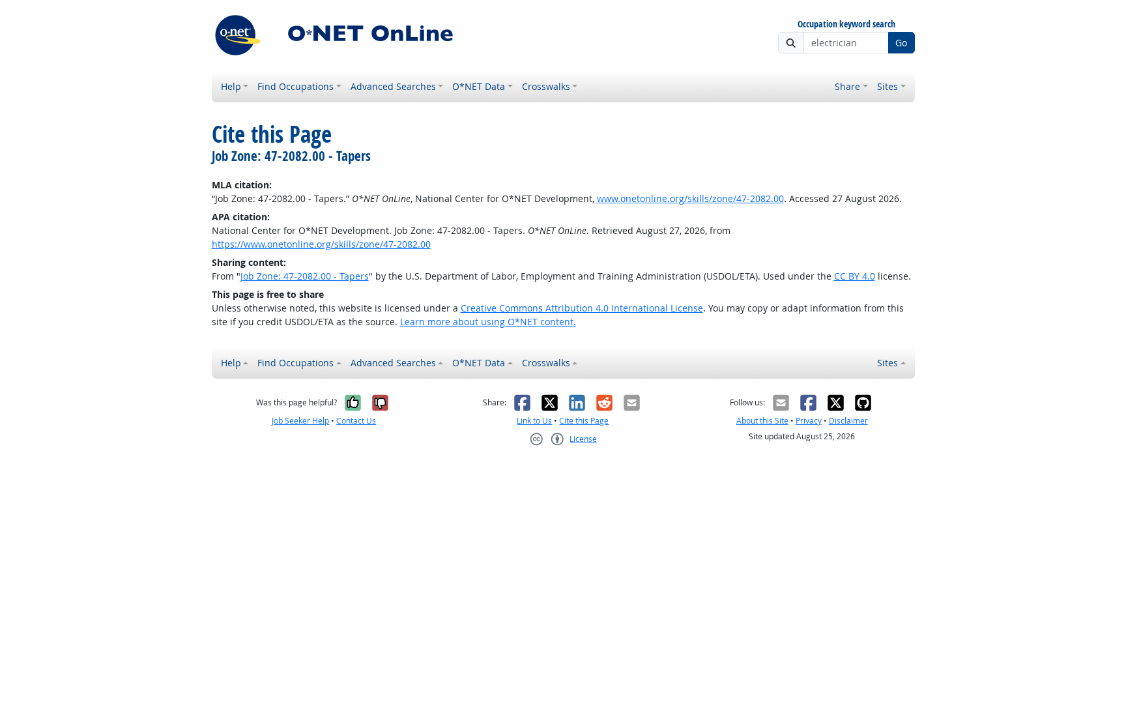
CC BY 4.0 (854, 276)
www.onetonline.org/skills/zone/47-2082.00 (690, 198)
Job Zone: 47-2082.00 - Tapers (304, 276)
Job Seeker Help (300, 420)
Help (231, 86)
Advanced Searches (393, 86)
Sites (887, 86)
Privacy (809, 420)
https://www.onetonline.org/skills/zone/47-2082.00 (321, 244)
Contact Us (356, 420)
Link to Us (534, 420)
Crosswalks (546, 86)
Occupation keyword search (846, 24)
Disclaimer (848, 420)
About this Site (762, 420)
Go (901, 42)
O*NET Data (478, 86)
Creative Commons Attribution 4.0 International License (582, 308)
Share (847, 86)
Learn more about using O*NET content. (488, 321)
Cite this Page (584, 420)
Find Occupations (295, 86)
